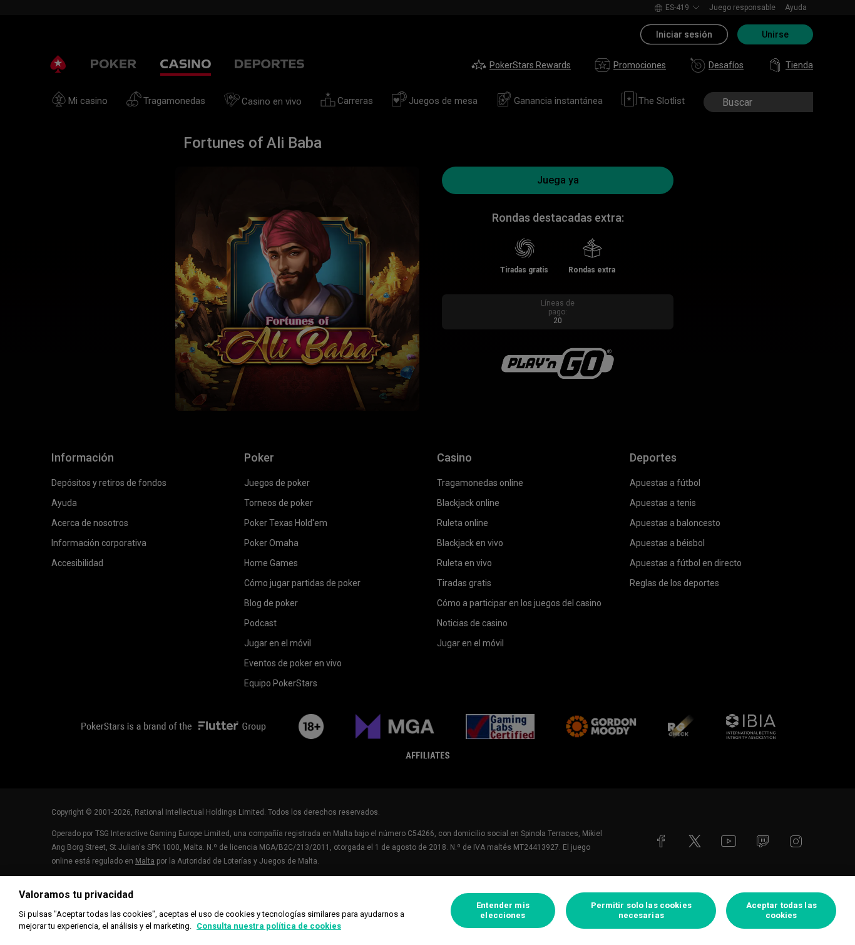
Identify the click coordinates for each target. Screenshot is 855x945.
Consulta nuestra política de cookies (269, 926)
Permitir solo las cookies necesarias (641, 910)
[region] (427, 910)
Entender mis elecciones (503, 910)
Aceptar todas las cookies (781, 910)
